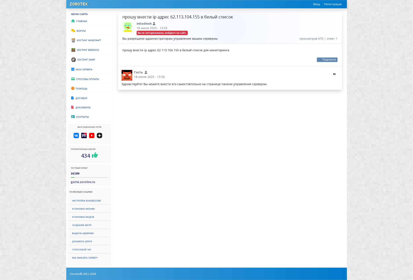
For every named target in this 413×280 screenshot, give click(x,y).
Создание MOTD (81, 225)
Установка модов (83, 216)
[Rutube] (84, 137)
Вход (316, 4)
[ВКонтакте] (77, 137)
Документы (82, 107)
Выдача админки (83, 233)
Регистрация (333, 4)
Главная (81, 21)
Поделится (329, 59)
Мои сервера (83, 69)
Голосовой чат (81, 249)
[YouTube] (92, 137)
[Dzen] (101, 137)
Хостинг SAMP (85, 59)
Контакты (82, 116)
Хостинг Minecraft (88, 40)
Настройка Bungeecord (86, 200)
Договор (80, 98)
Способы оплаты (87, 79)
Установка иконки (83, 208)
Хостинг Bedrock (87, 49)
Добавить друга (82, 241)
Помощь (80, 88)
